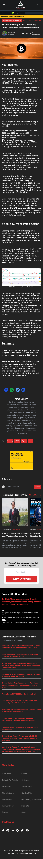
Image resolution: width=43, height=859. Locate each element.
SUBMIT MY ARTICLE (22, 579)
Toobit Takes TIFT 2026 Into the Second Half (19, 694)
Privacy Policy (8, 806)
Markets (25, 806)
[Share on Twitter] (17, 390)
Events (5, 812)
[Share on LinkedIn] (23, 390)
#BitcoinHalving (28, 121)
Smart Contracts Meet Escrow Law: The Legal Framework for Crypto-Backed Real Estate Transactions (15, 535)
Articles (25, 780)
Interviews (7, 800)
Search (25, 812)
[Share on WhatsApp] (12, 390)
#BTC (27, 133)
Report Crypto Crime (31, 800)
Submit (37, 487)
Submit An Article (10, 780)
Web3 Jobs (27, 787)
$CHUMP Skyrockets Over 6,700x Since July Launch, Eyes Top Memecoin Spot (19, 702)
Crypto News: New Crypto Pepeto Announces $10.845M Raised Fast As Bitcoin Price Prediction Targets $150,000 (21, 665)
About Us (6, 774)
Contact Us (27, 793)
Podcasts (6, 787)
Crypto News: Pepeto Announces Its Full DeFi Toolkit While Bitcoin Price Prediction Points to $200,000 (19, 738)
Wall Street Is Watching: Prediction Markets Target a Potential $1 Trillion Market (21, 711)
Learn (24, 774)
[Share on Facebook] (6, 390)
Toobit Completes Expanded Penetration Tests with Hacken (20, 728)
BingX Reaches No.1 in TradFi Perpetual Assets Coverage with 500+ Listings (20, 655)
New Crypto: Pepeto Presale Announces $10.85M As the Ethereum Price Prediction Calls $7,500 (21, 646)
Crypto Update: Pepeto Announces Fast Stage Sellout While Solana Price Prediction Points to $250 (20, 685)
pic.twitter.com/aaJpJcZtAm (15, 144)
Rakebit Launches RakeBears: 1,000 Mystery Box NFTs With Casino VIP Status (21, 675)
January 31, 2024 (28, 147)
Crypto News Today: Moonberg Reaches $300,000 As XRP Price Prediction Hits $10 (18, 719)
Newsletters (8, 793)
